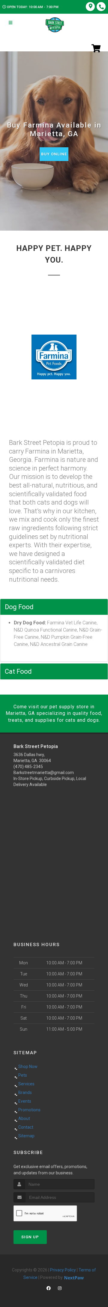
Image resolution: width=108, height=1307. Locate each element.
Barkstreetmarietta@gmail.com (44, 772)
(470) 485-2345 (28, 766)
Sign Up (30, 1237)
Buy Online (54, 154)
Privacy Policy (63, 1270)
